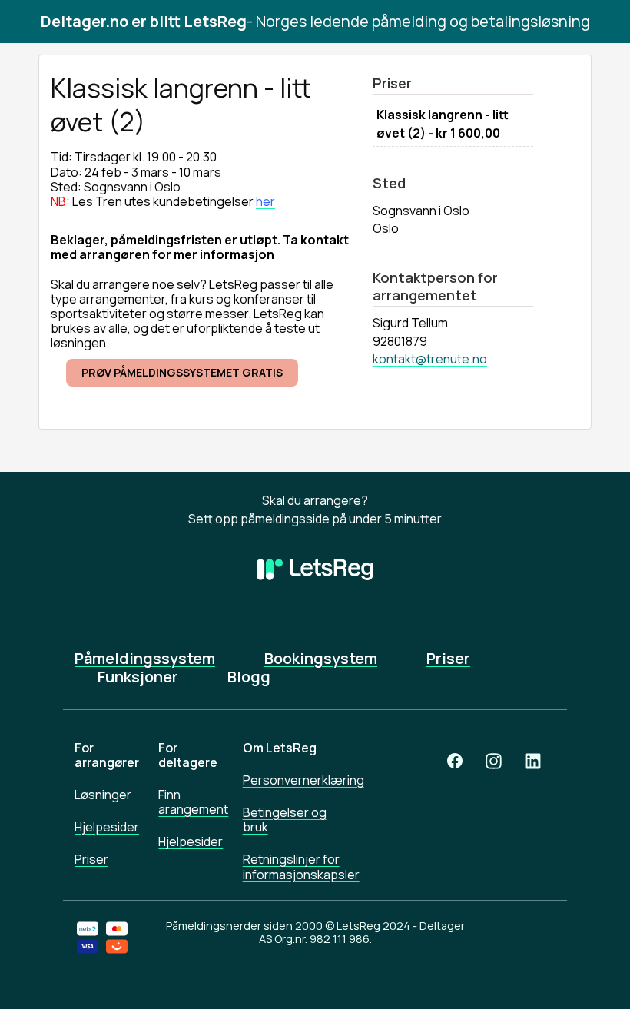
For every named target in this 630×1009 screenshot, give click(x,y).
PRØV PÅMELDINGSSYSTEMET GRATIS (182, 372)
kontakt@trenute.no (430, 358)
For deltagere (187, 755)
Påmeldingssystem (145, 658)
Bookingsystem (320, 658)
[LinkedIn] (532, 761)
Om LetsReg (280, 747)
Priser (448, 658)
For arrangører (105, 755)
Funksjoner (138, 677)
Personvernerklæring (294, 780)
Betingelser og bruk (285, 819)
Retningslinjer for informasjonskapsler (294, 866)
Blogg (248, 677)
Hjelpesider (105, 826)
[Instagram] (493, 761)
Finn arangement (188, 802)
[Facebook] (455, 761)
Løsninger (103, 794)
